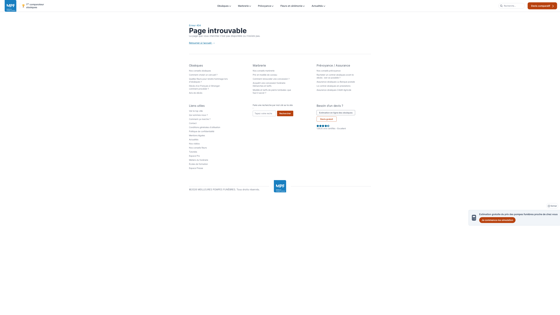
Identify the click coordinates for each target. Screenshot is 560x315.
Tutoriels (193, 151)
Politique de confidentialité (201, 131)
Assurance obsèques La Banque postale (336, 81)
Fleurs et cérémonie (291, 5)
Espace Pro (194, 156)
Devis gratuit (326, 119)
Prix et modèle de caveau (265, 75)
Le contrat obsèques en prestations (333, 86)
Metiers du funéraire (198, 160)
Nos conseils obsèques (200, 70)
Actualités (317, 5)
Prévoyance (265, 5)
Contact (193, 123)
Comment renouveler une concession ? (271, 79)
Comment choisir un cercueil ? (203, 75)
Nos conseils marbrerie (263, 70)
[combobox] (511, 6)
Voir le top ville (196, 111)
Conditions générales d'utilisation (204, 127)
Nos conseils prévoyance (329, 70)
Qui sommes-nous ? (198, 115)
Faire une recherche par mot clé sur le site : (273, 106)
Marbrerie (243, 5)
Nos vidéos (194, 143)
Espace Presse (196, 168)
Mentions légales (197, 135)
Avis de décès (195, 93)
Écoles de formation (198, 164)
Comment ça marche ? (199, 119)
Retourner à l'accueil (200, 42)
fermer (553, 206)
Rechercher (286, 113)
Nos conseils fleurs (198, 147)
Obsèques (223, 5)
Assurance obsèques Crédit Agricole (334, 90)
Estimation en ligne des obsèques (337, 112)
